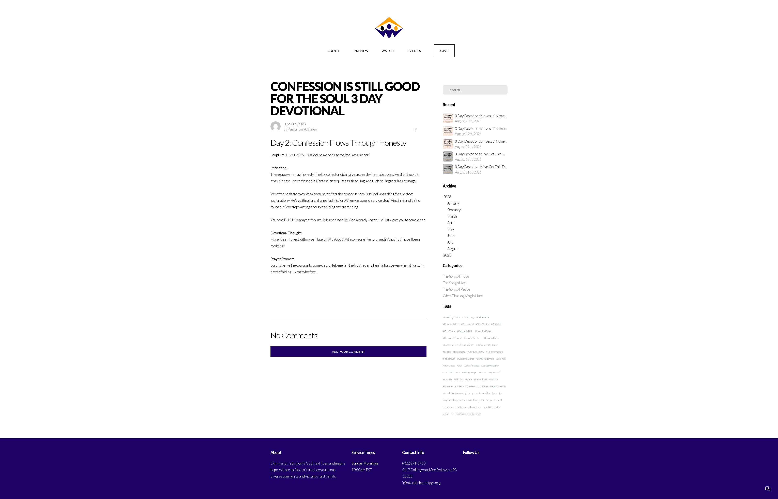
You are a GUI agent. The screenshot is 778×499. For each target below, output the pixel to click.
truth (478, 413)
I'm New (361, 51)
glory (467, 393)
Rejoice (468, 379)
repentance (448, 406)
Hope (474, 372)
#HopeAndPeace (483, 331)
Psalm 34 (458, 379)
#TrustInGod (449, 358)
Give (444, 51)
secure (446, 413)
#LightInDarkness (465, 344)
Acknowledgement (485, 358)
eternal (446, 393)
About (334, 51)
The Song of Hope (456, 276)
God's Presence (471, 365)
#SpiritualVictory (475, 351)
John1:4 (483, 372)
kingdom (447, 400)
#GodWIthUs (482, 324)
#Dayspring (468, 317)
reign (489, 400)
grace (474, 393)
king (455, 400)
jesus (494, 393)
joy (500, 393)
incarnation (484, 393)
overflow (472, 400)
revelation (461, 406)
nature (463, 400)
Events (414, 51)
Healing (465, 372)
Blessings (500, 358)
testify (471, 413)
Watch (388, 51)
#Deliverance (482, 317)
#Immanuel (448, 344)
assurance (448, 386)
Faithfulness (449, 365)
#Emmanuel (467, 324)
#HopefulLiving (491, 337)
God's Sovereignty (490, 365)
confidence (483, 386)
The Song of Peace (456, 289)
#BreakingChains (451, 317)
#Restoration (459, 351)
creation (494, 386)
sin (452, 413)
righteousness (474, 406)
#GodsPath (496, 324)
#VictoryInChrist (465, 358)
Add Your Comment (348, 351)
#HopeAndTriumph (452, 337)
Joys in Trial (494, 372)
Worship (493, 379)
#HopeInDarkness (473, 337)
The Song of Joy (454, 283)
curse (503, 386)
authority (459, 386)
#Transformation (494, 351)
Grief (457, 372)
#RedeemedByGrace (486, 344)
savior (497, 406)
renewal (498, 400)
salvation (487, 406)
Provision (447, 379)
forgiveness (457, 393)
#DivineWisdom (451, 324)
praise (482, 400)
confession (471, 386)
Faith (459, 365)
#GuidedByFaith (465, 331)
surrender (461, 413)
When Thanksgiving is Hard (463, 296)
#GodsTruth (449, 331)
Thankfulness (480, 379)
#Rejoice (447, 351)
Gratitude (447, 372)
